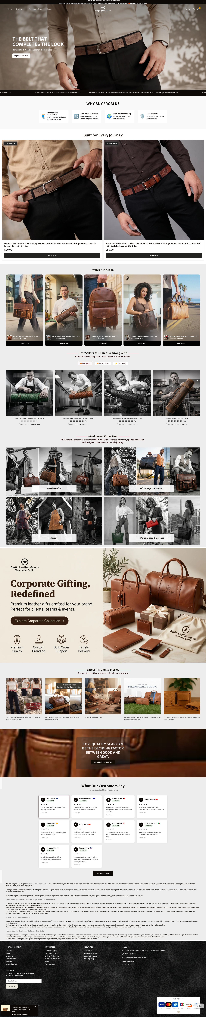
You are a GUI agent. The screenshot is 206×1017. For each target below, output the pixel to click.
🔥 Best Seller (85, 363)
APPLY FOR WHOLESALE (95, 92)
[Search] (186, 9)
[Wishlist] (194, 9)
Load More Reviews (103, 873)
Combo (49, 9)
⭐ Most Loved (120, 363)
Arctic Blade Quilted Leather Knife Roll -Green (29, 418)
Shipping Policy (89, 959)
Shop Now (19, 9)
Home (10, 9)
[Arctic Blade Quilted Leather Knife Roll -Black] (127, 393)
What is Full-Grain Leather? (93, 717)
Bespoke (9, 961)
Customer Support (51, 951)
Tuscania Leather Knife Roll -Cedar (176, 418)
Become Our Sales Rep (52, 959)
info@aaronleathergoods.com (54, 92)
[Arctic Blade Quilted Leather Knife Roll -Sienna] (78, 393)
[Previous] (3, 399)
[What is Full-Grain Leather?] (103, 696)
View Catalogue (50, 964)
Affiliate (47, 961)
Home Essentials (11, 959)
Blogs (8, 953)
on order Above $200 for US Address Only (103, 2)
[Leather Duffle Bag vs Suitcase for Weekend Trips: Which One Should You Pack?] (63, 696)
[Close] (35, 1006)
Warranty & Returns (90, 956)
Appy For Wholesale (35, 9)
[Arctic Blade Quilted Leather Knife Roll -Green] (29, 393)
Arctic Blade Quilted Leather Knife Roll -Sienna (78, 418)
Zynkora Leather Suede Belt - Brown (22, 1010)
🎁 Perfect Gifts (103, 363)
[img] (28, 421)
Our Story (9, 951)
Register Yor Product (52, 956)
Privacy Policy (88, 951)
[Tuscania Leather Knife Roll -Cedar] (176, 393)
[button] (198, 9)
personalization (11, 964)
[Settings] (190, 9)
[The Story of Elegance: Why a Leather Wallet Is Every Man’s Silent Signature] (182, 696)
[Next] (202, 399)
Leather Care (10, 956)
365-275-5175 (130, 954)
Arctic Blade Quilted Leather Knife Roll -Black (127, 418)
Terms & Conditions (90, 953)
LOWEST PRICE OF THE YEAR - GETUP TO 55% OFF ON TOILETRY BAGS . (149, 92)
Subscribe (12, 986)
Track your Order (50, 953)
